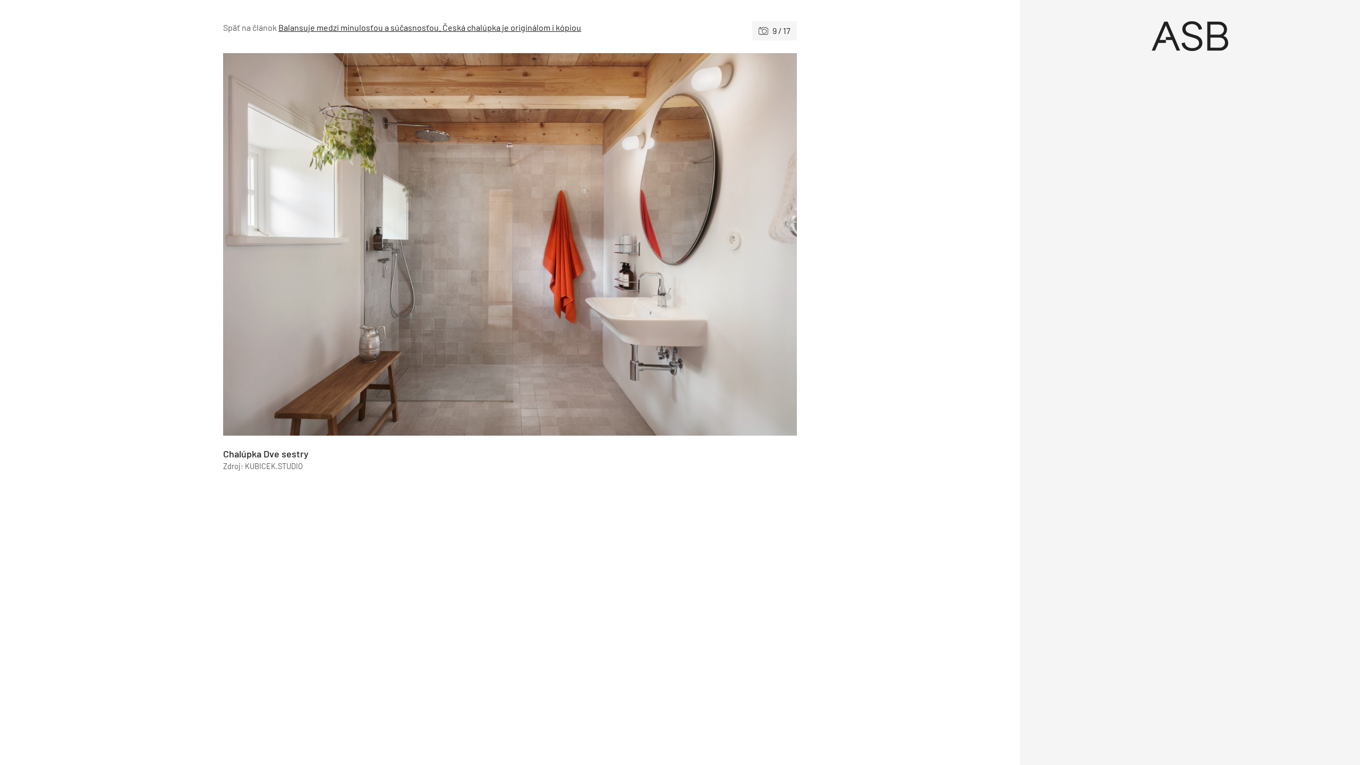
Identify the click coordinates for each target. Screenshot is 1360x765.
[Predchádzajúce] (366, 244)
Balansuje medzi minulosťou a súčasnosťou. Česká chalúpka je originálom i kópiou (429, 27)
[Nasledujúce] (653, 244)
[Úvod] (1190, 36)
